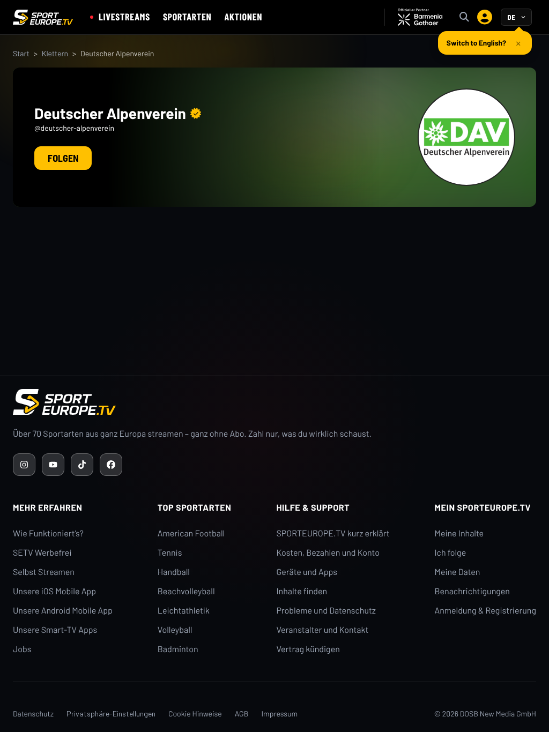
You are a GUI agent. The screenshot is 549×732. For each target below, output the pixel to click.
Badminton (178, 649)
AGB (242, 713)
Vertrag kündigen (307, 649)
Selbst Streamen (44, 572)
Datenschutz (33, 713)
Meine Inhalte (459, 533)
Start (21, 53)
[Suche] (464, 17)
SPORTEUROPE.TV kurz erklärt (332, 533)
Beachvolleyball (186, 591)
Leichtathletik (184, 611)
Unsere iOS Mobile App (54, 591)
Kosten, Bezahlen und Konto (327, 553)
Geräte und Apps (306, 572)
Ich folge (450, 553)
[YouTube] (53, 464)
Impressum (279, 713)
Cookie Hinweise (195, 713)
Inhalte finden (301, 591)
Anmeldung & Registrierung (485, 611)
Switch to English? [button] (476, 42)
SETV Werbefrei (42, 553)
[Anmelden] (484, 17)
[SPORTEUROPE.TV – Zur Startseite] (43, 17)
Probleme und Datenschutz (326, 611)
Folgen (63, 158)
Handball (174, 572)
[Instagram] (24, 464)
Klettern (55, 53)
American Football (191, 533)
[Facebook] (111, 464)
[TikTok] (82, 464)
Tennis (170, 553)
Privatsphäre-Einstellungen (110, 713)
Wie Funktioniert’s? (48, 533)
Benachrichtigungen (472, 591)
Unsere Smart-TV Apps (55, 630)
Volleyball (175, 630)
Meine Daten (457, 572)
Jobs (22, 649)
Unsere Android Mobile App (63, 611)
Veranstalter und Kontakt (322, 630)
